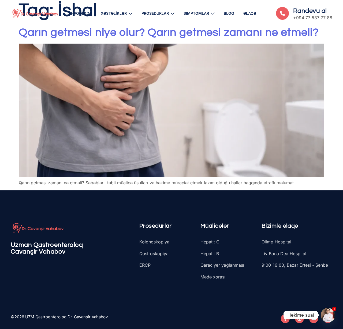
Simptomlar (196, 13)
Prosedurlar (155, 13)
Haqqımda (81, 13)
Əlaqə (249, 13)
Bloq (229, 13)
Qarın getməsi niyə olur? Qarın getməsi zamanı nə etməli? (169, 32)
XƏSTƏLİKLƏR (114, 13)
